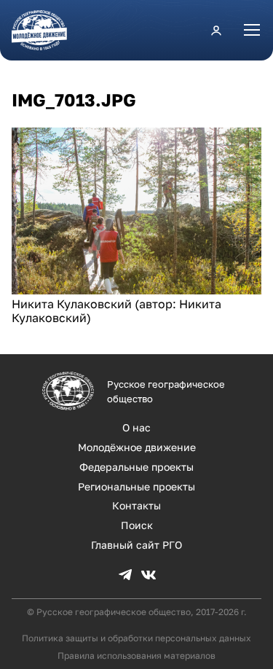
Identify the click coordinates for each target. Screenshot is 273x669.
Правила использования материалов (136, 655)
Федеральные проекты (136, 467)
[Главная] (45, 30)
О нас (136, 427)
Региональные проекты (136, 486)
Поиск (137, 525)
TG (125, 575)
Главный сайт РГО (136, 545)
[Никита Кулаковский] (136, 290)
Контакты (136, 505)
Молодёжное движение (137, 447)
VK (148, 575)
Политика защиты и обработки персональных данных (136, 638)
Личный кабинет (216, 30)
